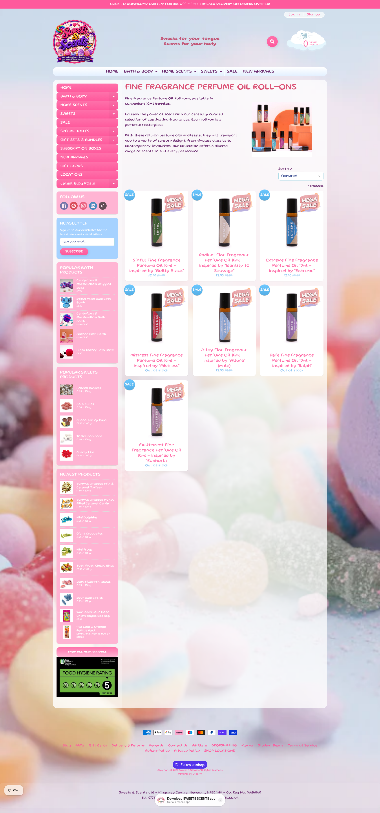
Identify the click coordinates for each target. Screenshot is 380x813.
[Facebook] (64, 206)
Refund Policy (157, 751)
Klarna (247, 745)
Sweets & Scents (188, 770)
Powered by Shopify (190, 774)
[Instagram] (83, 206)
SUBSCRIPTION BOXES (80, 148)
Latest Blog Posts (89, 185)
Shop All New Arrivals (87, 652)
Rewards (156, 745)
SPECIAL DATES (89, 132)
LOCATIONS (71, 175)
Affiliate (199, 745)
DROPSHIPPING (224, 745)
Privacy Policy (187, 751)
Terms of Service (302, 745)
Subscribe (74, 251)
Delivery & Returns (128, 745)
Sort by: (285, 169)
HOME (112, 72)
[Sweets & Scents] (75, 42)
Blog (67, 745)
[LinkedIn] (93, 206)
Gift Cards (98, 745)
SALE (232, 72)
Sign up (313, 14)
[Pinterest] (74, 206)
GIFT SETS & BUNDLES (89, 141)
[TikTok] (103, 206)
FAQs (79, 745)
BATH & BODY (141, 73)
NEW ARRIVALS (258, 72)
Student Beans (270, 745)
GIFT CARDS (71, 166)
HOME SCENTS (179, 73)
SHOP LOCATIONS (219, 751)
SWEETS (212, 73)
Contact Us (178, 745)
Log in (294, 14)
